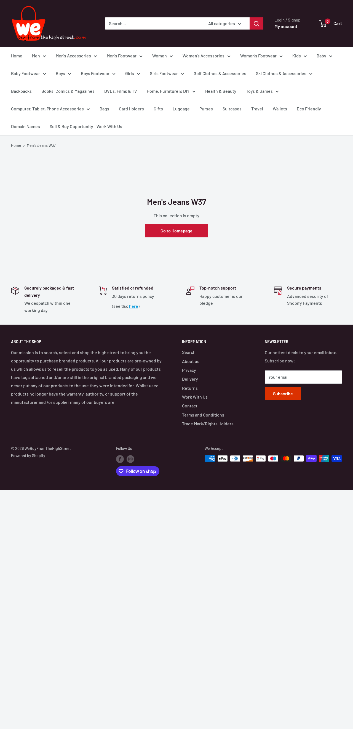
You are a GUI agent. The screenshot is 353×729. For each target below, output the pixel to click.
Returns (190, 388)
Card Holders (131, 108)
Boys (60, 73)
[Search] (256, 23)
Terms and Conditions (203, 414)
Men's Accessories (73, 55)
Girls (129, 73)
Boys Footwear (95, 73)
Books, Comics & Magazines (68, 91)
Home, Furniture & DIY (168, 91)
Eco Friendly (309, 108)
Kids (296, 55)
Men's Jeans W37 (41, 145)
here (133, 306)
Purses (206, 108)
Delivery (190, 378)
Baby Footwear (25, 73)
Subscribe (283, 393)
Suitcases (232, 108)
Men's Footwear (122, 55)
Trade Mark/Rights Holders (208, 423)
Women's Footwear (258, 55)
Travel (257, 108)
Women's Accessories (203, 55)
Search (189, 352)
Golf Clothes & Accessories (220, 73)
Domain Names (25, 126)
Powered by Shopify (28, 455)
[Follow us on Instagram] (130, 459)
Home (16, 55)
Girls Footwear (164, 73)
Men (36, 55)
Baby (321, 55)
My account (285, 26)
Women (159, 55)
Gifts (158, 108)
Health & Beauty (220, 91)
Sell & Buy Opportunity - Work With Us (86, 126)
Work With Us (195, 396)
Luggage (181, 108)
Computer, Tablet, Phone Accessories (47, 108)
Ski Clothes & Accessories (281, 73)
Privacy (189, 370)
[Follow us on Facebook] (120, 459)
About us (190, 361)
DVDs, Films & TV (120, 91)
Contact (189, 405)
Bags (104, 108)
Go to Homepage (176, 230)
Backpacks (21, 91)
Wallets (280, 108)
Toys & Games (259, 91)
